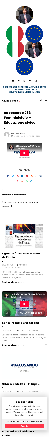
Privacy (32, 421)
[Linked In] (24, 80)
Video (16, 136)
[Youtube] (30, 80)
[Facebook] (13, 80)
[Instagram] (36, 80)
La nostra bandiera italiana (20, 323)
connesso (19, 202)
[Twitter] (19, 80)
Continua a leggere (10, 282)
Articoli (23, 265)
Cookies (23, 421)
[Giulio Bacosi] (15, 34)
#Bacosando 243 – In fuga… (21, 384)
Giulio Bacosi (10, 100)
